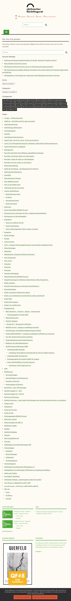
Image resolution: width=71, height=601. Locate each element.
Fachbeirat (9, 495)
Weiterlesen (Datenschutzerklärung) (45, 597)
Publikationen (8, 372)
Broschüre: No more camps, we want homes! (17, 162)
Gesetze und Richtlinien (11, 191)
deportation (23, 100)
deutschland (32, 100)
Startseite (7, 435)
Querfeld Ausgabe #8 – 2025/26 (14, 394)
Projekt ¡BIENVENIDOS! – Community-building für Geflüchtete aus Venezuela (30, 334)
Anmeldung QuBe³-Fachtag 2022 (17, 356)
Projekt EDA (8, 299)
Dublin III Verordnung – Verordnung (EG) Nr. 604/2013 (21, 169)
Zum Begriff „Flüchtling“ (12, 476)
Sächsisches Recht (11, 204)
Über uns (7, 489)
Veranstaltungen (9, 448)
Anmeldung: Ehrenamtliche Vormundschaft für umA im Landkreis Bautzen (31, 353)
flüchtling (29, 103)
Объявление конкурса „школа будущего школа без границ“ (23, 479)
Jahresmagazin (51, 103)
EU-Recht (9, 197)
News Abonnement (10, 257)
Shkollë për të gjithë (10, 425)
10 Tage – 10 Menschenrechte (13, 118)
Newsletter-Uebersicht (12, 381)
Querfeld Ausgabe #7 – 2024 (13, 391)
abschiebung (6, 100)
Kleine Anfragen (9, 235)
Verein (8, 492)
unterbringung (11, 109)
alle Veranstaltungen (7, 531)
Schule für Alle (8, 413)
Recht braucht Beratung (11, 397)
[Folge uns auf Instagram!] (22, 16)
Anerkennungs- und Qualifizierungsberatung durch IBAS (23, 330)
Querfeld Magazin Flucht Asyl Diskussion (54, 106)
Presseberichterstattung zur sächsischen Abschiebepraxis (21, 286)
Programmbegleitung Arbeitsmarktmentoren (19, 340)
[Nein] (69, 594)
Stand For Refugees (12, 321)
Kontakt (6, 238)
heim (44, 103)
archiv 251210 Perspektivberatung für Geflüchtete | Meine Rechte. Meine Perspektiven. (31, 143)
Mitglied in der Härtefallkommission (17, 343)
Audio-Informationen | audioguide (14, 146)
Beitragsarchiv (8, 150)
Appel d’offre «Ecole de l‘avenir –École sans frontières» (21, 140)
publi (5, 368)
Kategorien (7, 232)
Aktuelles (7, 134)
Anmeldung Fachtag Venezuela (13, 137)
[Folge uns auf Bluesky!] (39, 16)
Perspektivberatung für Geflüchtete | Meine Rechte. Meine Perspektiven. (26, 280)
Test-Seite (7, 441)
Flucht (23, 103)
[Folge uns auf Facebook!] (30, 16)
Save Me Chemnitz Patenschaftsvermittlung (19, 337)
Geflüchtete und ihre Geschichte (14, 188)
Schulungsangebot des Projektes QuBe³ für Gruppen (23, 359)
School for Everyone (10, 410)
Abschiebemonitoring (11, 124)
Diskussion (40, 100)
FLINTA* (18, 103)
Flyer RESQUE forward (11, 181)
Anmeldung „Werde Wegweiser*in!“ (20, 365)
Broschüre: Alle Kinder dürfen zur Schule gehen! (19, 156)
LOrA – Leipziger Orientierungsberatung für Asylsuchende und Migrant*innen (28, 245)
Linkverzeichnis (9, 242)
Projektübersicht (9, 308)
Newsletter (7, 264)
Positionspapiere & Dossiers (14, 384)
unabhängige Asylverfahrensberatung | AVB (17, 444)
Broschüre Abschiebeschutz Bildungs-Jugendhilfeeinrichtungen (24, 153)
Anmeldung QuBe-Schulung (16, 349)
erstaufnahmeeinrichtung (57, 100)
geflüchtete (37, 103)
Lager (58, 103)
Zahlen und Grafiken (10, 473)
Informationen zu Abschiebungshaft (15, 216)
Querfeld (38, 106)
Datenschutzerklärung (11, 165)
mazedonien (6, 106)
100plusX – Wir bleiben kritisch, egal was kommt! (19, 121)
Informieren (8, 219)
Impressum (7, 207)
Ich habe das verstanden (22, 597)
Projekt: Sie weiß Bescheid (12, 305)
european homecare (9, 103)
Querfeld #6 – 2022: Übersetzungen (15, 387)
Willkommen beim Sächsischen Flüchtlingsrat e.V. (19, 467)
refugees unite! (9, 403)
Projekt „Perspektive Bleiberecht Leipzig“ (17, 292)
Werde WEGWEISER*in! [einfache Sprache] (21, 362)
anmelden (38, 551)
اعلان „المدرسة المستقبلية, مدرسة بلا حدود (17, 483)
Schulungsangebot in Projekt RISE (17, 315)
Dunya (46, 100)
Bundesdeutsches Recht (13, 194)
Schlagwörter (8, 406)
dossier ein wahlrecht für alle (15, 223)
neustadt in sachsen (28, 106)
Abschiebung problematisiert (13, 127)
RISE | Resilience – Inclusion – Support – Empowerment (23, 311)
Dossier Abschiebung (12, 226)
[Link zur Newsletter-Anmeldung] (49, 16)
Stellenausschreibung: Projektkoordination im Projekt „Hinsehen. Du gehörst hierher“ (30, 60)
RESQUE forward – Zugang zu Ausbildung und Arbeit (22, 327)
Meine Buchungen (9, 248)
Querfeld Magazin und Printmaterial (17, 378)
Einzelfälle (7, 175)
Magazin (63, 103)
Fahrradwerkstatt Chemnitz (12, 178)
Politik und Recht (9, 283)
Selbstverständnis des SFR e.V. (13, 422)
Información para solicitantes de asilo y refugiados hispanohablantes (25, 213)
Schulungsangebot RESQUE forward (15, 416)
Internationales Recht (12, 200)
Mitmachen (7, 251)
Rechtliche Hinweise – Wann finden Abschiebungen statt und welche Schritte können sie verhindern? (35, 400)
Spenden (7, 429)
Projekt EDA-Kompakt (11, 302)
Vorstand (8, 498)
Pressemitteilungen (10, 289)
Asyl (13, 100)
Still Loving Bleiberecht (11, 438)
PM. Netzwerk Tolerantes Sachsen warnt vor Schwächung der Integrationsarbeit (28, 67)
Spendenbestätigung (10, 432)
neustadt (18, 106)
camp (17, 100)
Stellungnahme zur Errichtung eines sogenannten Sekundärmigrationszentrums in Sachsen (32, 75)
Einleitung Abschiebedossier (13, 172)
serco (4, 109)
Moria (13, 106)
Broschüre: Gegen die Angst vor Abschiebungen (19, 159)
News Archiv (8, 261)
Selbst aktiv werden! (10, 419)
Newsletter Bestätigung (11, 273)
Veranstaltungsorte (11, 460)
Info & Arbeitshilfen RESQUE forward (16, 210)
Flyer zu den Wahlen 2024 (12, 184)
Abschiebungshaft (9, 131)
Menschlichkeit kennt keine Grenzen (15, 63)
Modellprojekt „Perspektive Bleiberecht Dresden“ (19, 254)
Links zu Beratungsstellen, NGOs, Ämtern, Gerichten (22, 229)
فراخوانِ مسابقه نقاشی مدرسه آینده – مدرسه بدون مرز (21, 486)
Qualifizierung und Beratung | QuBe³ (17, 346)
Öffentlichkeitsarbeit (12, 318)
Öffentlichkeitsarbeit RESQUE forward (16, 276)
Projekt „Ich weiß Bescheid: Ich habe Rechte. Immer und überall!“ (24, 296)
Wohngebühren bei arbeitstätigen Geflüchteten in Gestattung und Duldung (27, 470)
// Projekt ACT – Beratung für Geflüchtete (18, 324)
